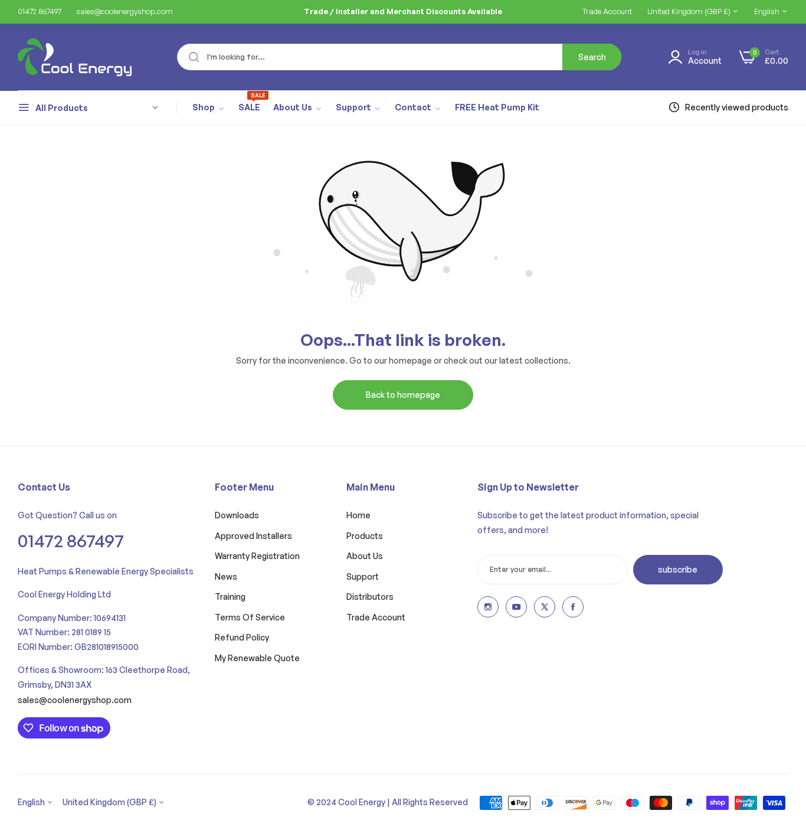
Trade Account (375, 617)
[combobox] (399, 57)
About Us (364, 556)
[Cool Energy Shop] (60, 57)
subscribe (677, 569)
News (226, 576)
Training (230, 597)
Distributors (370, 597)
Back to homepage (403, 395)
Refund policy (242, 637)
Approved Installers (253, 536)
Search (592, 57)
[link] (209, 108)
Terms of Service (250, 617)
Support (362, 576)
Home (358, 515)
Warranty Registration (257, 556)
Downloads (237, 515)
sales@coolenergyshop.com (75, 700)
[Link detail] (488, 606)
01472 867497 (71, 540)
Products (364, 536)
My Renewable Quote (257, 658)
